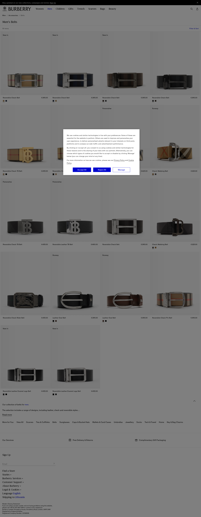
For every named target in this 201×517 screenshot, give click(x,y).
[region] (101, 152)
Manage (121, 169)
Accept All (81, 169)
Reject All (102, 169)
